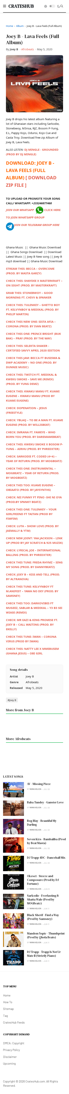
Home (9, 26)
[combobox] (61, 6)
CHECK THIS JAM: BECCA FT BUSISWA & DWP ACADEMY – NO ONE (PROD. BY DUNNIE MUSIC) (33, 362)
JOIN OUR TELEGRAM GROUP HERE (36, 225)
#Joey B (12, 700)
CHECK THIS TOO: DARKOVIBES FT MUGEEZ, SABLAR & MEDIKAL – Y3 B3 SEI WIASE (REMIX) (34, 607)
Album (20, 26)
